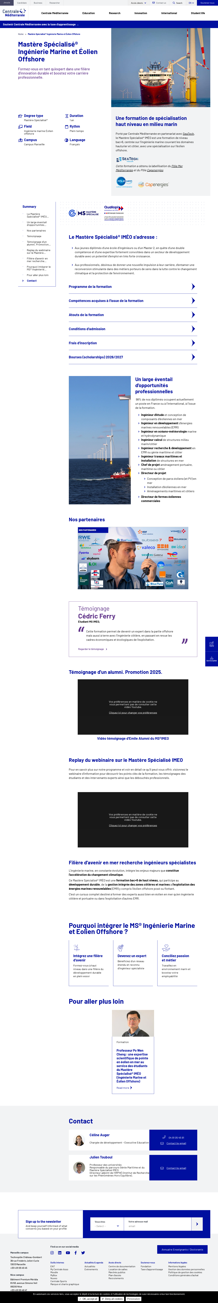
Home (21, 34)
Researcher (55, 2)
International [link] (169, 13)
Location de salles (118, 1269)
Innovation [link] (141, 13)
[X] (83, 1253)
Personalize (133, 1299)
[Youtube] (68, 1253)
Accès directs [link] (115, 1263)
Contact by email (176, 1143)
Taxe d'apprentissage (152, 1269)
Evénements (91, 1269)
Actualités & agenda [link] (94, 1263)
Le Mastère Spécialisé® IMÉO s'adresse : (37, 215)
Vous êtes (100, 1221)
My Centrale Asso (59, 1269)
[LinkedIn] (59, 1253)
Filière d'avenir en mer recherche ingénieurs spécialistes (37, 259)
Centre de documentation (122, 1266)
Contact (32, 280)
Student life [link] (198, 13)
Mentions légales (177, 1266)
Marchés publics (117, 1272)
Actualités (90, 1266)
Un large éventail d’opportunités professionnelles (37, 223)
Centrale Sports (58, 1281)
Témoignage (34, 236)
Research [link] (114, 13)
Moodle (54, 1272)
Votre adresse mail (138, 1221)
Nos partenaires (36, 230)
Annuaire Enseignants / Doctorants (182, 1249)
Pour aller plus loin (37, 275)
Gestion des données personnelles (186, 1269)
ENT (52, 1266)
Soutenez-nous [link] (148, 1263)
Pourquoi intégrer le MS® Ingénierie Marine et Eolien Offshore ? (39, 268)
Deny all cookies (114, 1299)
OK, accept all (89, 1299)
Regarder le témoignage (133, 629)
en (190, 3)
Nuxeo (53, 1278)
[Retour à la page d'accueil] (14, 13)
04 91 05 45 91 (176, 1137)
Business (38, 2)
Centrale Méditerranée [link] (54, 13)
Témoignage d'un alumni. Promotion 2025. (38, 243)
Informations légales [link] (177, 1263)
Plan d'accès (115, 1275)
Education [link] (88, 13)
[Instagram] (52, 1253)
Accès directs (137, 3)
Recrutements (116, 1278)
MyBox (53, 1275)
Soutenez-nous (207, 2)
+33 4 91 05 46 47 (18, 1290)
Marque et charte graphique (64, 1284)
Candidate (22, 2)
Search (179, 3)
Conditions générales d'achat (183, 1275)
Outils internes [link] (57, 1263)
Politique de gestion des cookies (185, 1272)
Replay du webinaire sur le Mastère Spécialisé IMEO (38, 251)
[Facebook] (75, 1253)
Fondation (146, 1266)
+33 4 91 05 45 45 (18, 1267)
